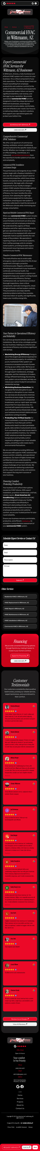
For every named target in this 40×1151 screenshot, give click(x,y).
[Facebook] (35, 3)
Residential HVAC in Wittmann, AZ (16, 596)
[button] (35, 1147)
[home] (20, 12)
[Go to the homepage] (20, 1040)
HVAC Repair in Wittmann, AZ (14, 608)
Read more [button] (7, 776)
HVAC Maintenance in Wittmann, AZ (17, 614)
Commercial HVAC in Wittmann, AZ (16, 626)
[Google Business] (33, 3)
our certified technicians (21, 155)
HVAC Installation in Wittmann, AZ (16, 620)
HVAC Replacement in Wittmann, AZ (17, 602)
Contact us (26, 521)
